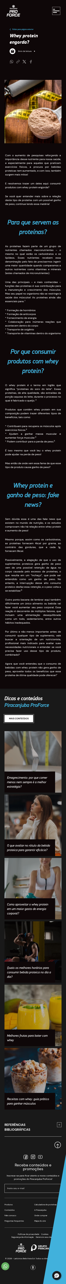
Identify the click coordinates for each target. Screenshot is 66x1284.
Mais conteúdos (19, 718)
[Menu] (56, 11)
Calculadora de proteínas (45, 1204)
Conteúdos (9, 1210)
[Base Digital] (33, 1265)
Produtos (8, 1204)
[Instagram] (33, 1157)
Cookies (44, 1234)
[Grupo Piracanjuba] (43, 1247)
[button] (56, 1275)
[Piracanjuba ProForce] (13, 11)
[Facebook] (25, 1157)
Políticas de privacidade (28, 1234)
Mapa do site (40, 1221)
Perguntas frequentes (14, 1221)
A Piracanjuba (40, 1210)
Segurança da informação (22, 1237)
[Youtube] (40, 1157)
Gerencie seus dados (45, 1237)
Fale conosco (10, 1215)
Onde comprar (40, 1215)
